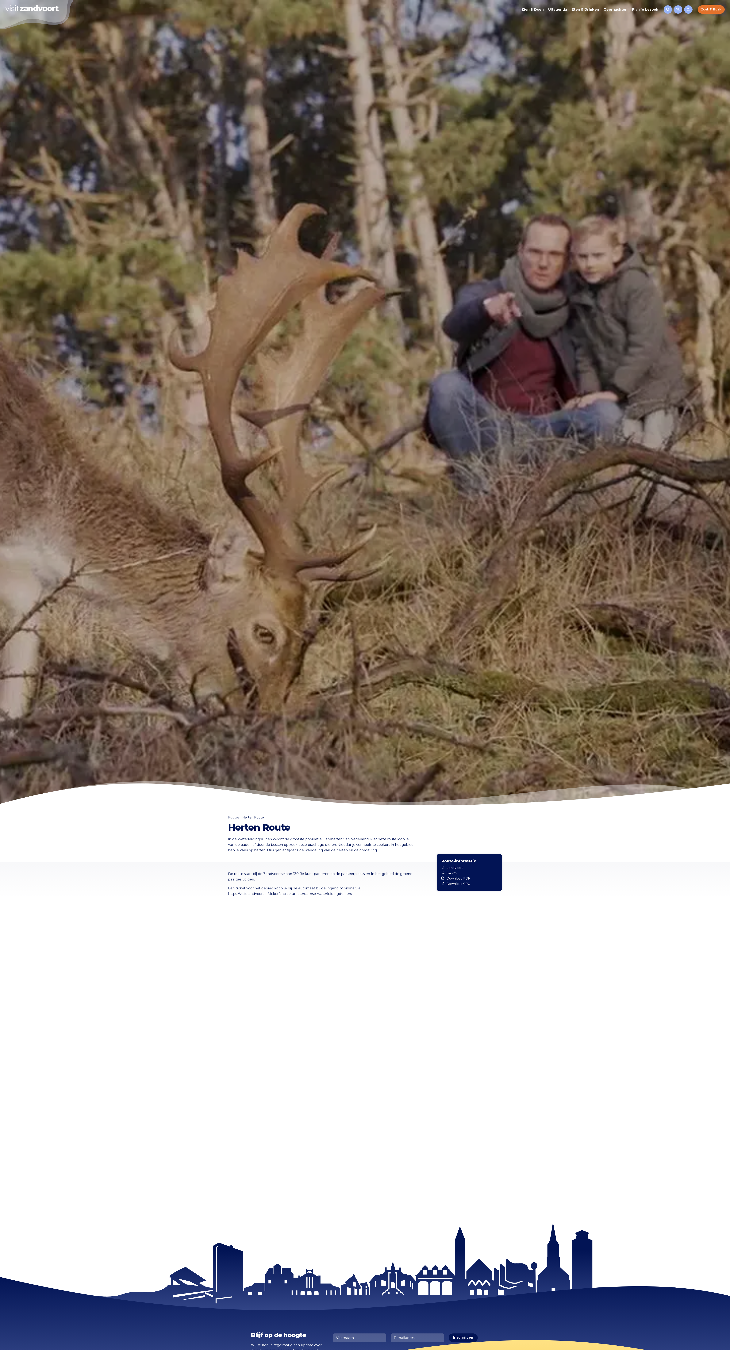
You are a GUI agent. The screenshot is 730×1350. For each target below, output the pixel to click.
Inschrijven (463, 1337)
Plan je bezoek (645, 9)
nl (678, 9)
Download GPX (458, 884)
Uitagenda (557, 9)
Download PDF (458, 878)
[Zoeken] (688, 9)
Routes (233, 817)
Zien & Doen (532, 9)
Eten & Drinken (585, 9)
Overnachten (615, 9)
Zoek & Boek (711, 9)
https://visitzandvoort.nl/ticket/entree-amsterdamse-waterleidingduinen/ (290, 894)
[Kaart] (668, 9)
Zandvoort (455, 868)
